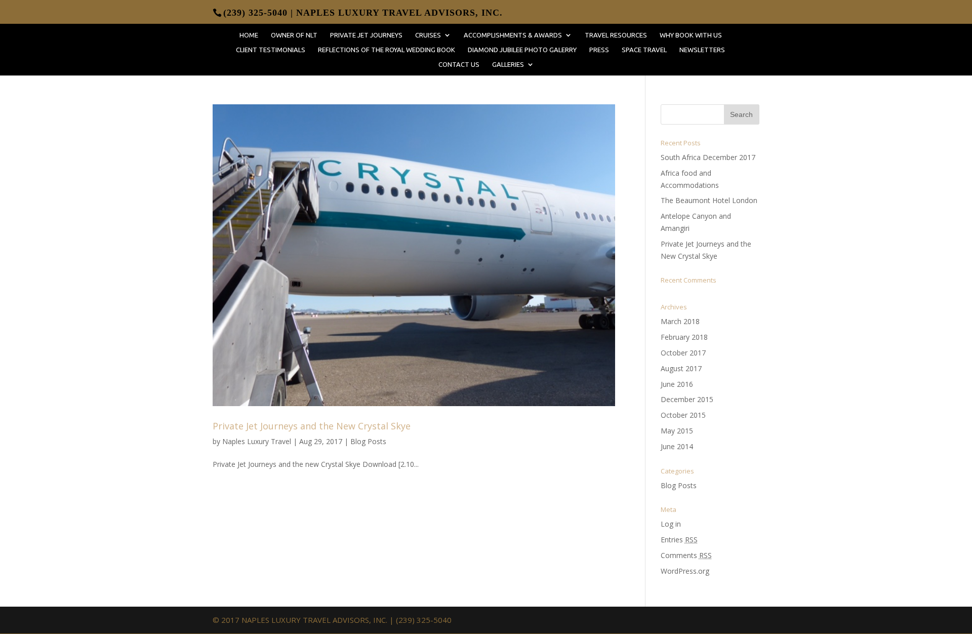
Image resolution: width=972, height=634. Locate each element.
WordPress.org (685, 571)
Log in (671, 524)
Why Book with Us (691, 34)
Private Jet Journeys (366, 34)
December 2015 (687, 399)
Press (599, 49)
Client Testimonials (270, 49)
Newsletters (702, 49)
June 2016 (677, 384)
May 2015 (677, 430)
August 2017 (681, 368)
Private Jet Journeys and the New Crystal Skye (312, 426)
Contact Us (458, 64)
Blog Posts (368, 441)
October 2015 (683, 415)
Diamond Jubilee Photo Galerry (522, 49)
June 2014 (677, 446)
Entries (679, 539)
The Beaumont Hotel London (709, 200)
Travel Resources (616, 34)
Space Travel (644, 49)
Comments (686, 555)
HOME (248, 34)
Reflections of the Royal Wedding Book (386, 49)
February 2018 (684, 337)
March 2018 (680, 321)
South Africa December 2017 (708, 157)
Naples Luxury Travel (256, 441)
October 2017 (683, 353)
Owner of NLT (294, 34)
